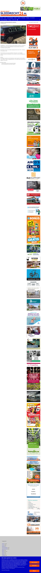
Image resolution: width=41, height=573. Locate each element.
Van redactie (32, 17)
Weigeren (34, 570)
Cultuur (3, 543)
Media (3, 550)
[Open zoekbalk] (40, 20)
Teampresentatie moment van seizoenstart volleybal (9, 63)
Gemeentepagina (10, 17)
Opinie (15, 17)
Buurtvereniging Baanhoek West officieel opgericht (8, 64)
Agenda (19, 17)
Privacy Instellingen (3, 19)
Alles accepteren (34, 562)
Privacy (9, 19)
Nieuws (1, 17)
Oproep (5, 62)
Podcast (27, 17)
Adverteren (23, 17)
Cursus (3, 545)
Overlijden (3, 555)
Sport (5, 17)
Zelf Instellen (34, 565)
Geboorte (3, 546)
